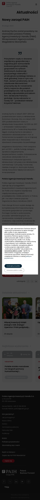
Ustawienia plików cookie (13, 251)
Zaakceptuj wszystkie (13, 266)
